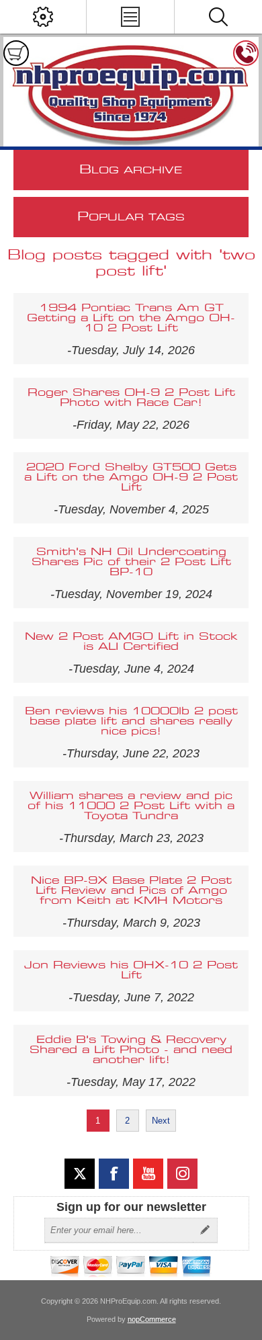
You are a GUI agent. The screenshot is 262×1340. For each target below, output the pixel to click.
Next (161, 1121)
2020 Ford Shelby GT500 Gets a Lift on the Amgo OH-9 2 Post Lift (131, 477)
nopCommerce (152, 1319)
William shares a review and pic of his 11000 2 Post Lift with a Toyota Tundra (131, 806)
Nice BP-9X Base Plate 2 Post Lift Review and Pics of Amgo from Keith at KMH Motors (131, 891)
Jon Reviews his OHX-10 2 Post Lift (131, 970)
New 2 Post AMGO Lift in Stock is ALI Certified (131, 642)
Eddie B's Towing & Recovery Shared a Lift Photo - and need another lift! (131, 1050)
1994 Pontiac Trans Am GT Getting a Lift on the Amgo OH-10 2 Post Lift (131, 318)
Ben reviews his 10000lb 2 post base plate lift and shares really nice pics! (131, 721)
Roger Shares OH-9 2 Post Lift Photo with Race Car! (131, 398)
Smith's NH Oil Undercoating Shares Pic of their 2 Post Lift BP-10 (131, 562)
